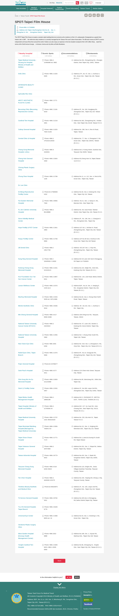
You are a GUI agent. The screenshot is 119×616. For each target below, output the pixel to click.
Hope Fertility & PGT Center (28, 227)
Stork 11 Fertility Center (26, 388)
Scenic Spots (48, 53)
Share (98, 15)
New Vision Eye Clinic (25, 344)
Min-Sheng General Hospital (28, 315)
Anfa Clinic (22, 74)
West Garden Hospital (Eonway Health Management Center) (26, 536)
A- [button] (86, 15)
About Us (59, 2)
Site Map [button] (59, 584)
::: (47, 2)
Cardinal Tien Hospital (26, 120)
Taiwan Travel (25, 16)
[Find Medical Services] (81, 3)
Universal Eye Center (25, 516)
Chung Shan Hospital (25, 176)
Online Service (86, 3)
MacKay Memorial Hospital (27, 297)
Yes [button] (70, 577)
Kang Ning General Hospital (28, 259)
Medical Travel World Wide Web (20, 3)
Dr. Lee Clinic (22, 185)
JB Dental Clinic (23, 247)
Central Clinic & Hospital (26, 138)
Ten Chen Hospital (24, 478)
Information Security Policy (87, 595)
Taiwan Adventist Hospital (27, 455)
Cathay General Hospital (26, 129)
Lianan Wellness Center (26, 285)
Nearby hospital (25, 53)
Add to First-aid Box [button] (102, 15)
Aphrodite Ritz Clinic (25, 94)
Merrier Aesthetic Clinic (26, 306)
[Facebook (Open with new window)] (88, 604)
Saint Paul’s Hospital (25, 370)
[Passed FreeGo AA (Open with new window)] (88, 600)
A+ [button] (90, 15)
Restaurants (93, 53)
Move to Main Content (6, 2)
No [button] (78, 577)
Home (16, 16)
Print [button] (94, 15)
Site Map (52, 2)
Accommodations (70, 53)
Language (98, 2)
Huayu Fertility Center (25, 239)
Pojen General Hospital (26, 364)
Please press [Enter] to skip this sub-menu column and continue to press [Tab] (82, 15)
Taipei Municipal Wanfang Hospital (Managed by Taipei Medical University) (27, 428)
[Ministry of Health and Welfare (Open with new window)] (16, 603)
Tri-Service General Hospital (28, 498)
